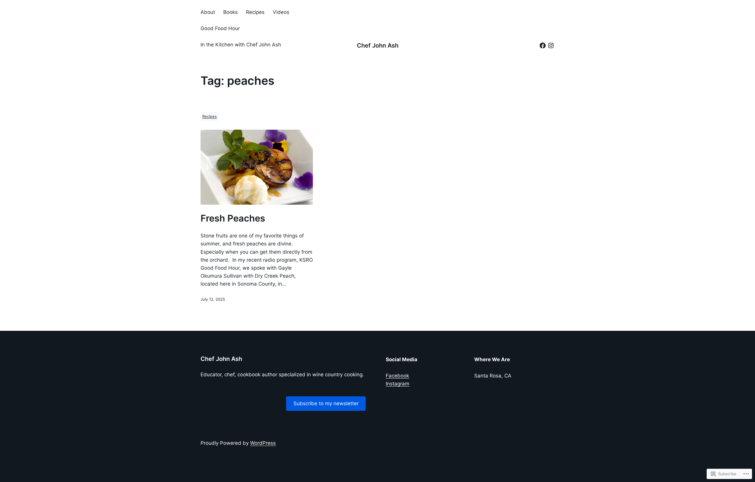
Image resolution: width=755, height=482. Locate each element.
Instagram (397, 384)
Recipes (209, 116)
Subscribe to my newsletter (326, 403)
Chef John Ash (377, 45)
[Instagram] (550, 45)
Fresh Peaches (233, 218)
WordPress (263, 443)
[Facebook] (542, 45)
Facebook (397, 376)
